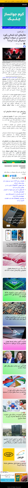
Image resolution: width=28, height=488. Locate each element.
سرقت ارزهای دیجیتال (8, 166)
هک (22, 30)
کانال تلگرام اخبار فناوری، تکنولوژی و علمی (14, 28)
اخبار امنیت (14, 78)
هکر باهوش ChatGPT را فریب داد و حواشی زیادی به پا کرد (14, 186)
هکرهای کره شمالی (22, 166)
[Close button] (27, 472)
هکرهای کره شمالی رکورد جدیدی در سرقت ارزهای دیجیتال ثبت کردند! (14, 38)
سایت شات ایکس (6, 78)
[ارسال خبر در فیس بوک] (13, 176)
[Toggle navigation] (3, 5)
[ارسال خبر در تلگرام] (3, 176)
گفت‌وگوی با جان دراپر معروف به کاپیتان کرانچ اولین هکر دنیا (14, 191)
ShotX (24, 4)
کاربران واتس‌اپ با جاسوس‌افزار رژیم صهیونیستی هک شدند (15, 195)
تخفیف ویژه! (7, 480)
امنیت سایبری (23, 168)
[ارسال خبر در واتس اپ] (6, 176)
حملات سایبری (15, 166)
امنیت (24, 30)
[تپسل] (3, 8)
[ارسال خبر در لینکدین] (15, 176)
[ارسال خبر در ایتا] (8, 176)
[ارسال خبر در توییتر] (10, 176)
